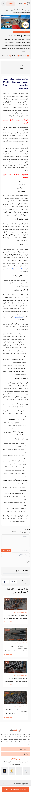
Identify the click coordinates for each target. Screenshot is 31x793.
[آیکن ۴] (3, 783)
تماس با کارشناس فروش (20, 789)
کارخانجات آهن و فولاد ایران (13, 10)
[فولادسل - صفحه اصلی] (24, 3)
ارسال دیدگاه (6, 550)
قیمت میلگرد (19, 317)
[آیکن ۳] (7, 783)
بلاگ (23, 10)
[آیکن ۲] (10, 783)
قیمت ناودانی (9, 269)
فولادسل (27, 10)
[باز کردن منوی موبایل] (3, 3)
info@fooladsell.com (15, 764)
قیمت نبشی (18, 269)
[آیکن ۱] (14, 783)
